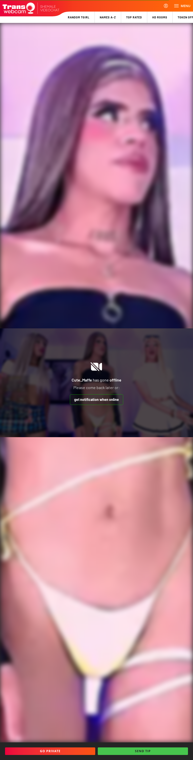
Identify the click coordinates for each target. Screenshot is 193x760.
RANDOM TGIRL (78, 17)
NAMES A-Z (108, 17)
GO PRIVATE (50, 751)
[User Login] (166, 6)
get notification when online (96, 399)
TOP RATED (134, 17)
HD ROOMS (159, 17)
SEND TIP (143, 751)
